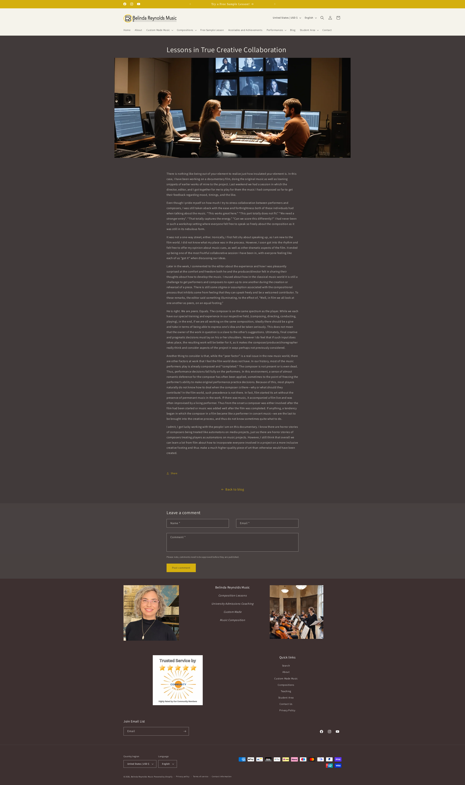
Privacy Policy (287, 710)
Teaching (286, 691)
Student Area (286, 697)
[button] (159, 30)
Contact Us (286, 704)
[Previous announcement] (190, 4)
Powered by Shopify (163, 776)
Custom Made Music (286, 678)
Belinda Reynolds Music (142, 776)
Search (286, 665)
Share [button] (174, 473)
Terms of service (200, 776)
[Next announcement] (275, 4)
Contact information (221, 776)
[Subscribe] (185, 731)
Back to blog (234, 489)
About (286, 672)
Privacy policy (182, 776)
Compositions (286, 684)
